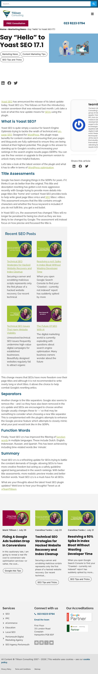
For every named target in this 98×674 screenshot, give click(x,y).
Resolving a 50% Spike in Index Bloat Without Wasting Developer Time (80, 545)
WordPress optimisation (41, 167)
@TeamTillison (8, 489)
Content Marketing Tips (34, 54)
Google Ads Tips (13, 570)
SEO (47, 197)
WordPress (33, 134)
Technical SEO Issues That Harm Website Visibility (18, 329)
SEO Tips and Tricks (12, 59)
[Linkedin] (41, 642)
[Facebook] (36, 642)
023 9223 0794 (74, 23)
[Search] (94, 3)
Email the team (41, 620)
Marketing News (17, 29)
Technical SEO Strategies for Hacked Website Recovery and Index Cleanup (48, 545)
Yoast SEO (6, 101)
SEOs (48, 112)
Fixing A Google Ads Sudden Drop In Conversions (16, 541)
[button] (92, 14)
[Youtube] (51, 642)
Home (3, 29)
